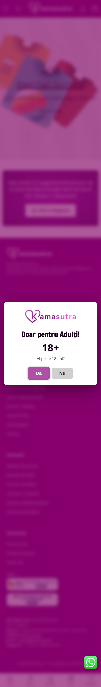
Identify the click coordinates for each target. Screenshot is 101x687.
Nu (62, 373)
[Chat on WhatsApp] (90, 662)
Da (39, 373)
